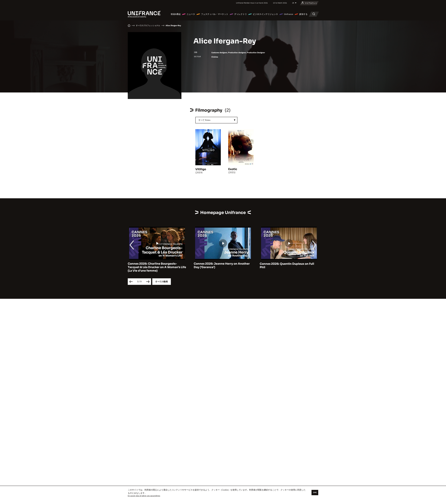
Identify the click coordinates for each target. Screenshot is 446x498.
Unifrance (288, 14)
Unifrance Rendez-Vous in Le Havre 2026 (252, 3)
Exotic (232, 169)
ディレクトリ (240, 14)
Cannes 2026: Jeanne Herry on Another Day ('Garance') (156, 265)
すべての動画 (161, 281)
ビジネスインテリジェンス (265, 14)
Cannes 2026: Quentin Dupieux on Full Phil (221, 265)
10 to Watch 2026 (280, 3)
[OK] (315, 492)
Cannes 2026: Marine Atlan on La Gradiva (289, 264)
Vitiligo (200, 169)
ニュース (191, 14)
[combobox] (216, 120)
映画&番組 (176, 14)
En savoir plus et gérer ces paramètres (144, 496)
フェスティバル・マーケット (214, 14)
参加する (303, 14)
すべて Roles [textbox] (204, 120)
